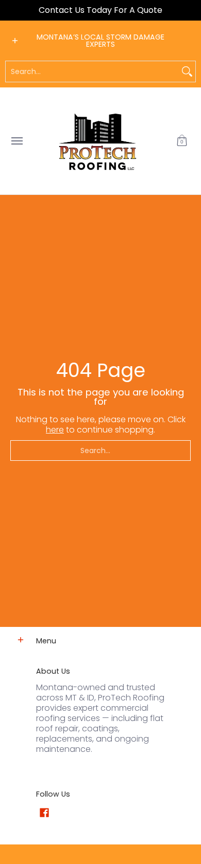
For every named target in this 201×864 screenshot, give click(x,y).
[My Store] (97, 141)
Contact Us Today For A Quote (100, 10)
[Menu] (16, 140)
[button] (182, 140)
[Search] (187, 71)
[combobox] (92, 71)
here (55, 430)
